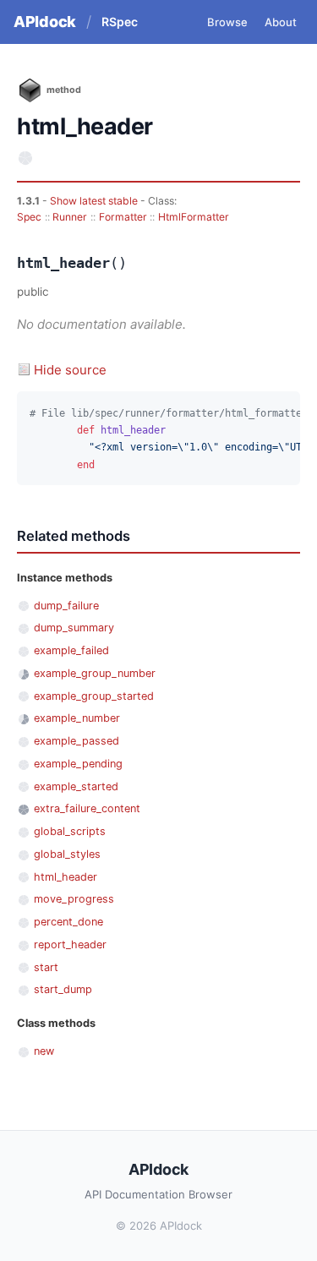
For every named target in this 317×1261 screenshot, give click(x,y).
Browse (227, 22)
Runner (69, 216)
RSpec (119, 21)
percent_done (68, 921)
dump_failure (66, 605)
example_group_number (95, 673)
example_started (76, 786)
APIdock (45, 21)
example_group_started (94, 696)
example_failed (71, 650)
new (44, 1051)
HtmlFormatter (193, 216)
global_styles (67, 854)
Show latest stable (95, 200)
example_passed (76, 740)
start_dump (63, 989)
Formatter (123, 216)
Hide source (70, 370)
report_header (70, 944)
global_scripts (70, 831)
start (46, 967)
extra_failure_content (87, 808)
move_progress (74, 899)
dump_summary (74, 627)
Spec (29, 216)
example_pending (78, 763)
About (281, 22)
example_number (77, 718)
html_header (65, 877)
